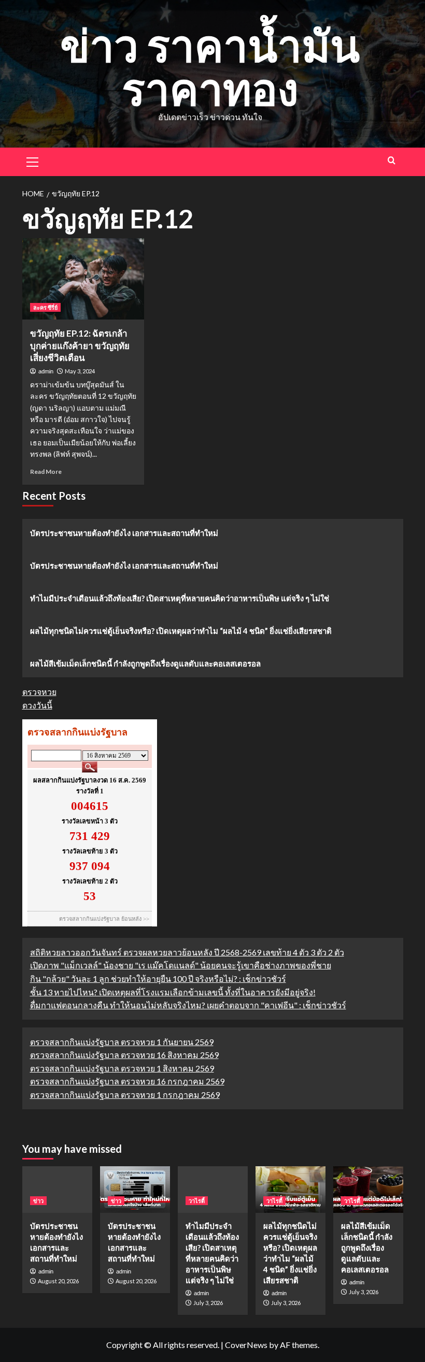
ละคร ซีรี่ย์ (45, 307)
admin (45, 371)
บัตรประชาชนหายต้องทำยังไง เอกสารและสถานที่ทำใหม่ (124, 533)
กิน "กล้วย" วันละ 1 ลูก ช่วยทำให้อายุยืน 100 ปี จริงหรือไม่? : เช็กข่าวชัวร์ (158, 978)
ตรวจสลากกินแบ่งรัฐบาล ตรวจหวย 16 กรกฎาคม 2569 (127, 1081)
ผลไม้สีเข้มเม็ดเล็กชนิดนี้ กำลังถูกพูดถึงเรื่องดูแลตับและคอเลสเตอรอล (145, 663)
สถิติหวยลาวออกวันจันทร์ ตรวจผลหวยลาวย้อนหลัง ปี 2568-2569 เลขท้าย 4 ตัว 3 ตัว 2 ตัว (187, 952)
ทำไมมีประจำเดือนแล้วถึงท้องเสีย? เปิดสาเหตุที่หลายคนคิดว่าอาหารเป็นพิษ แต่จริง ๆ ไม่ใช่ (179, 598)
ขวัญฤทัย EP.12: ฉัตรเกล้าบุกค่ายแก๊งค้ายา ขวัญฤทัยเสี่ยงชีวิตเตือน (80, 346)
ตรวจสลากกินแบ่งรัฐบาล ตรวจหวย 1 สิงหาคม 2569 (122, 1068)
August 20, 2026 (58, 1281)
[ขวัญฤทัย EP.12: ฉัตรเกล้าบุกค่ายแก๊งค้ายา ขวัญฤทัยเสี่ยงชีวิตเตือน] (83, 279)
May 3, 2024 (80, 371)
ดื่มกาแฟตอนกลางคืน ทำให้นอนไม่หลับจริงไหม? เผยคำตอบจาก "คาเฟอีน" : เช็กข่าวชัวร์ (188, 1005)
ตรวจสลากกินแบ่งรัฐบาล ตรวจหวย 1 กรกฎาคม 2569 (125, 1094)
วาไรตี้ (197, 1200)
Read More (46, 471)
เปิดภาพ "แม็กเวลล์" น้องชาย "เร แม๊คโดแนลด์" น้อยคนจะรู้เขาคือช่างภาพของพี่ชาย (180, 965)
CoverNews (246, 1345)
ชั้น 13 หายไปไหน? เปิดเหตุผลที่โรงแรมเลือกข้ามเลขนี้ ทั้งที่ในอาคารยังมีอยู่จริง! (173, 992)
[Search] (391, 160)
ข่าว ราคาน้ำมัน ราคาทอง (210, 66)
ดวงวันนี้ (37, 705)
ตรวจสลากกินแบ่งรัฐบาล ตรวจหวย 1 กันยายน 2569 (122, 1042)
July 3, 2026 (208, 1302)
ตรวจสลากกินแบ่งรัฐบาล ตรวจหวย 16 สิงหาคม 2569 (124, 1055)
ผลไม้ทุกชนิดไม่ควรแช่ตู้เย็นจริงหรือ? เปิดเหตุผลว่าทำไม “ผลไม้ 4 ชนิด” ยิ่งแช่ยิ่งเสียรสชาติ (181, 630)
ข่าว (38, 1200)
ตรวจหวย (39, 692)
